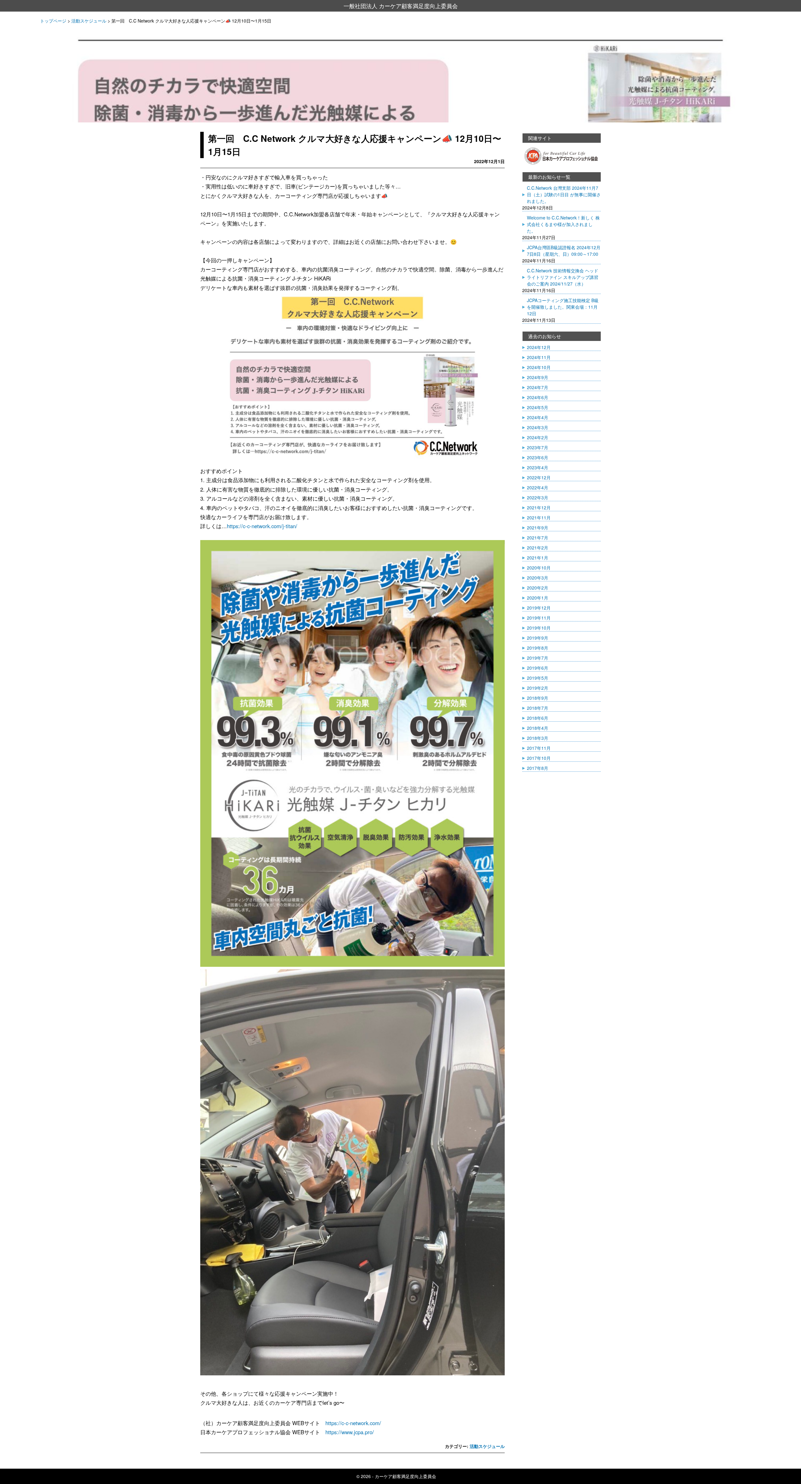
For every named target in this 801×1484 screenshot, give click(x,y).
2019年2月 (537, 688)
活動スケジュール (487, 1446)
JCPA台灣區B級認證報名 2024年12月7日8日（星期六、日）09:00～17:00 (563, 250)
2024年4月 (537, 417)
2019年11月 (539, 618)
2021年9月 (537, 527)
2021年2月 (537, 547)
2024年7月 (537, 387)
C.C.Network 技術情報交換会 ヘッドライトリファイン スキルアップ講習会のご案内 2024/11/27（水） (562, 277)
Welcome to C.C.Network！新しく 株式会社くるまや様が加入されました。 (563, 224)
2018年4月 (537, 728)
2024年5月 (537, 407)
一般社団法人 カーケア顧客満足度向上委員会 (401, 6)
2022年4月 (537, 487)
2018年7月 (537, 708)
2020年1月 (537, 598)
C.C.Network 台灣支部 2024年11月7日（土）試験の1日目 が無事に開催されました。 (564, 194)
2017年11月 (539, 748)
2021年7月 (537, 537)
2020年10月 (539, 567)
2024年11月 (539, 357)
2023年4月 (537, 467)
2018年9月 (537, 698)
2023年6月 (537, 457)
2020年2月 (537, 588)
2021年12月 (539, 507)
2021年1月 (537, 557)
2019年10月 (539, 628)
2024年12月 (539, 347)
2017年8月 (537, 768)
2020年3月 (537, 578)
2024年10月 (539, 367)
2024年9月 (537, 377)
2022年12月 (539, 477)
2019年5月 (537, 678)
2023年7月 (537, 447)
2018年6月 (537, 718)
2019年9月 (537, 638)
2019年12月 (539, 608)
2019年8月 (537, 648)
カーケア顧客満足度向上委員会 (405, 1476)
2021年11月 (539, 517)
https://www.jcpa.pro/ (349, 1432)
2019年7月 (537, 658)
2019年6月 (537, 668)
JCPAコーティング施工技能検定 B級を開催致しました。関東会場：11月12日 (563, 307)
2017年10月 (539, 758)
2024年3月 (537, 427)
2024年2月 (537, 437)
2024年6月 (537, 397)
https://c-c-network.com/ (353, 1423)
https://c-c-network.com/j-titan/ (262, 526)
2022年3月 (537, 497)
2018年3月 (537, 738)
